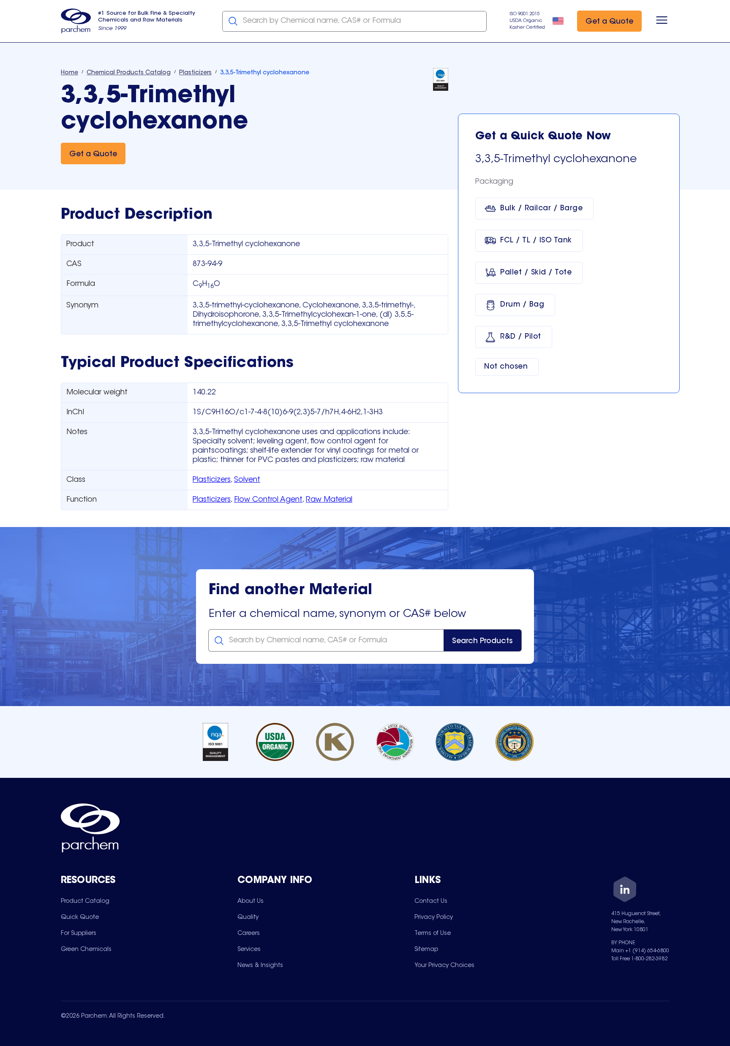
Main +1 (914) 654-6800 (640, 951)
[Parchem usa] (76, 21)
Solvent (247, 480)
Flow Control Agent (268, 500)
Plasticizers (212, 480)
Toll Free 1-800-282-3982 (639, 959)
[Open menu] (661, 21)
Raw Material (329, 500)
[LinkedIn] (624, 891)
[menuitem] (85, 901)
